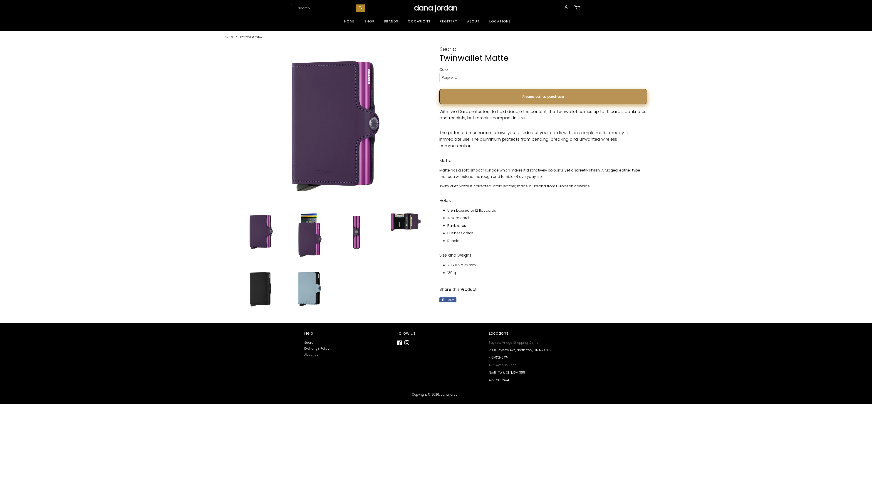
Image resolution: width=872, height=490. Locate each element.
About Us (311, 355)
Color (444, 69)
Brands (391, 21)
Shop (369, 21)
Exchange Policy (316, 348)
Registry (448, 21)
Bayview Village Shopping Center (514, 343)
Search (309, 343)
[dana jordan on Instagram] (406, 344)
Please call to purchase (543, 96)
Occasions (419, 21)
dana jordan (436, 8)
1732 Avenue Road (503, 365)
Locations (500, 21)
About (473, 21)
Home (349, 21)
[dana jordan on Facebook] (399, 344)
